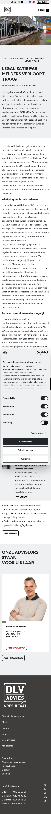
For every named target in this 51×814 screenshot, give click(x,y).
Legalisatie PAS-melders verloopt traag (35, 59)
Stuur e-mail (13, 636)
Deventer (6, 799)
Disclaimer (7, 769)
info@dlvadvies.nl (10, 786)
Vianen (5, 803)
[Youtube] (22, 2)
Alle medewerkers (13, 658)
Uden (4, 792)
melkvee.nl (16, 116)
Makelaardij (7, 745)
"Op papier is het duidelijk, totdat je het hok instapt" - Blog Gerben (25, 515)
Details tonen (37, 433)
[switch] (44, 406)
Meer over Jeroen (16, 648)
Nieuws (19, 58)
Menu (41, 10)
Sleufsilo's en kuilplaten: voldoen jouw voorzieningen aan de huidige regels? (22, 507)
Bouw (11, 58)
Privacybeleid (8, 766)
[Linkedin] (15, 2)
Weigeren (25, 459)
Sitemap (6, 773)
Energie (5, 728)
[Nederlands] (30, 2)
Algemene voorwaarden (14, 762)
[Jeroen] (25, 597)
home (4, 58)
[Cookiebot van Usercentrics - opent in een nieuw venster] (36, 353)
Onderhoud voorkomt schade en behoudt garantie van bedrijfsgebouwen (24, 523)
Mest (4, 722)
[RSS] (12, 2)
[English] (33, 2)
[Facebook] (25, 2)
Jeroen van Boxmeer (16, 626)
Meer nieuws (10, 533)
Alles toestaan (25, 441)
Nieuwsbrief (8, 758)
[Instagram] (18, 2)
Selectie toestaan (25, 450)
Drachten (6, 795)
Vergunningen (8, 740)
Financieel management (13, 716)
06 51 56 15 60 (14, 634)
